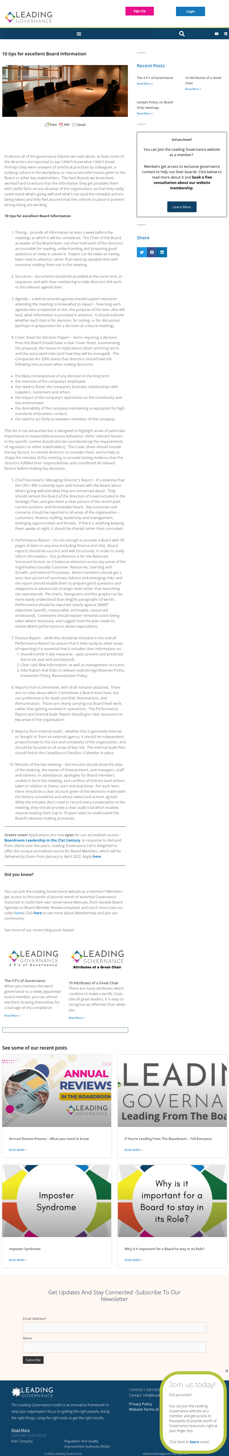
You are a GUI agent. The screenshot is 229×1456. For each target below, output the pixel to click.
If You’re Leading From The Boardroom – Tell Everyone (168, 1138)
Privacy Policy (140, 1403)
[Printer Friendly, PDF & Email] (65, 124)
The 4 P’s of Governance (24, 980)
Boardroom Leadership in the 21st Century (42, 840)
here (18, 912)
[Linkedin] (225, 33)
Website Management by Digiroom (166, 1453)
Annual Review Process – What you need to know (49, 1138)
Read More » (12, 1015)
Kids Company (22, 1441)
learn (194, 1441)
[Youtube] (216, 33)
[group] (65, 826)
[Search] (182, 33)
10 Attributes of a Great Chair (94, 982)
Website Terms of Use (147, 1409)
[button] (79, 33)
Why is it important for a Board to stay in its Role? (164, 1248)
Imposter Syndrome (25, 1248)
